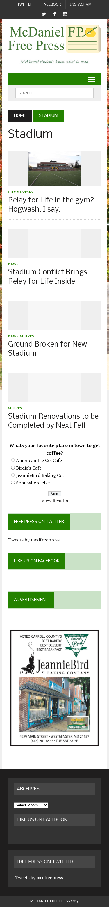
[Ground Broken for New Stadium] (54, 326)
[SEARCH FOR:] (54, 93)
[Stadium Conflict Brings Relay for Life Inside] (54, 254)
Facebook (51, 4)
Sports (27, 336)
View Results (54, 500)
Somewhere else (33, 483)
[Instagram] (65, 14)
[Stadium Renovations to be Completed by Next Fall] (54, 398)
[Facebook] (54, 14)
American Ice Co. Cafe (39, 460)
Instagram (81, 4)
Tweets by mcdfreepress (34, 539)
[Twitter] (44, 14)
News (13, 264)
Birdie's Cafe (29, 468)
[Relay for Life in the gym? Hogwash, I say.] (54, 182)
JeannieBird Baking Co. (40, 475)
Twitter (25, 4)
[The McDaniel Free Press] (54, 39)
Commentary (20, 192)
